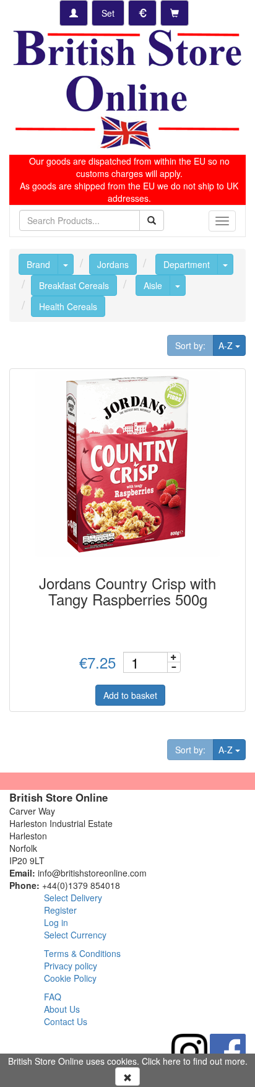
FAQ (52, 996)
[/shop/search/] (151, 220)
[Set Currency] (142, 13)
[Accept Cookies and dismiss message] (127, 1076)
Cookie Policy (70, 978)
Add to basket (130, 695)
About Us (62, 1009)
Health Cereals (68, 306)
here (172, 1061)
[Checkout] (174, 13)
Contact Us (65, 1021)
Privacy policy (70, 965)
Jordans (113, 264)
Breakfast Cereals (74, 285)
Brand (38, 264)
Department (186, 264)
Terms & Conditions (82, 953)
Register (60, 910)
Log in (56, 922)
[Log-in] (73, 13)
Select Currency (75, 935)
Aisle (153, 285)
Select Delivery (73, 897)
